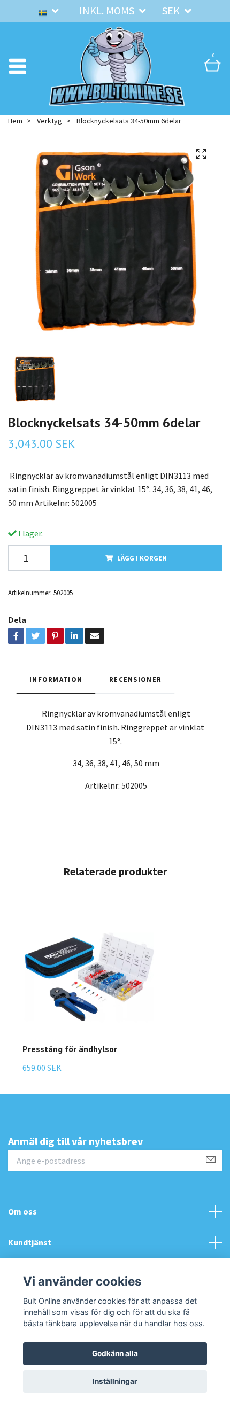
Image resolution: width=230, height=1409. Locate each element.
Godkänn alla (115, 1353)
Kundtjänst (29, 1242)
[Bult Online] (117, 66)
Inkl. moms (107, 10)
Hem (15, 121)
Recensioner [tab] (135, 679)
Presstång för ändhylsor (69, 1049)
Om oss (22, 1211)
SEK (172, 10)
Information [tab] (55, 679)
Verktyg (49, 121)
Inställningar (115, 1381)
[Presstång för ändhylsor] (89, 977)
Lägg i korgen (142, 558)
